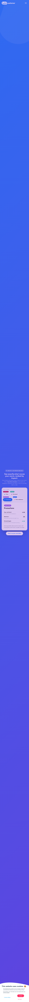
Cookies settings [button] (7, 997)
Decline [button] (20, 999)
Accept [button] (20, 995)
